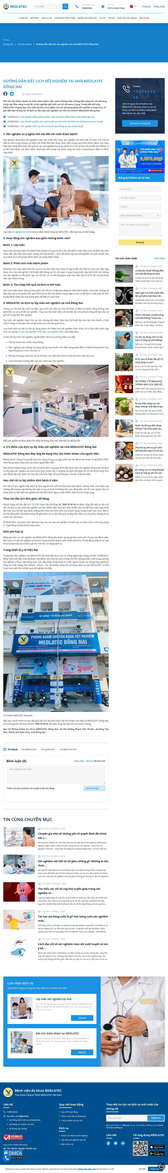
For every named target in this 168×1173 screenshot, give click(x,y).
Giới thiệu (34, 18)
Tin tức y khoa (25, 44)
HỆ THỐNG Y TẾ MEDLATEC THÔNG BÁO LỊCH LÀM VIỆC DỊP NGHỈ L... (149, 384)
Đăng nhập (159, 6)
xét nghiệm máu (16, 331)
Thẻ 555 (111, 18)
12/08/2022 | (51, 116)
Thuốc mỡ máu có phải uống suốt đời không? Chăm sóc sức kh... (149, 318)
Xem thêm (159, 258)
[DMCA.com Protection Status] (13, 1154)
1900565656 (12, 1112)
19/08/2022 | (45, 126)
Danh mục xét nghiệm (127, 18)
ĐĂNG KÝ (156, 1118)
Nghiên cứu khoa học (87, 18)
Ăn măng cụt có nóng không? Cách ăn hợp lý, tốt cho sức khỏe (149, 472)
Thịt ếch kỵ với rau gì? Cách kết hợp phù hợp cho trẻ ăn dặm (148, 450)
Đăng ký (146, 6)
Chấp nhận (155, 1169)
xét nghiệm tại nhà (20, 231)
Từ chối (142, 1169)
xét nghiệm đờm (55, 331)
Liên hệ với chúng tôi (140, 123)
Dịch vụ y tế (46, 18)
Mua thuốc (144, 18)
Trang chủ (8, 44)
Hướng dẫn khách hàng (64, 18)
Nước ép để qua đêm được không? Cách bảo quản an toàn (148, 428)
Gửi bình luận (92, 788)
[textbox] (140, 215)
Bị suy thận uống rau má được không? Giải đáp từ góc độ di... (149, 406)
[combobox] (140, 216)
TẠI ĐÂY (35, 504)
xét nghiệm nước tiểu (35, 331)
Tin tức (102, 18)
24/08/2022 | (55, 121)
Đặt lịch (82, 1018)
